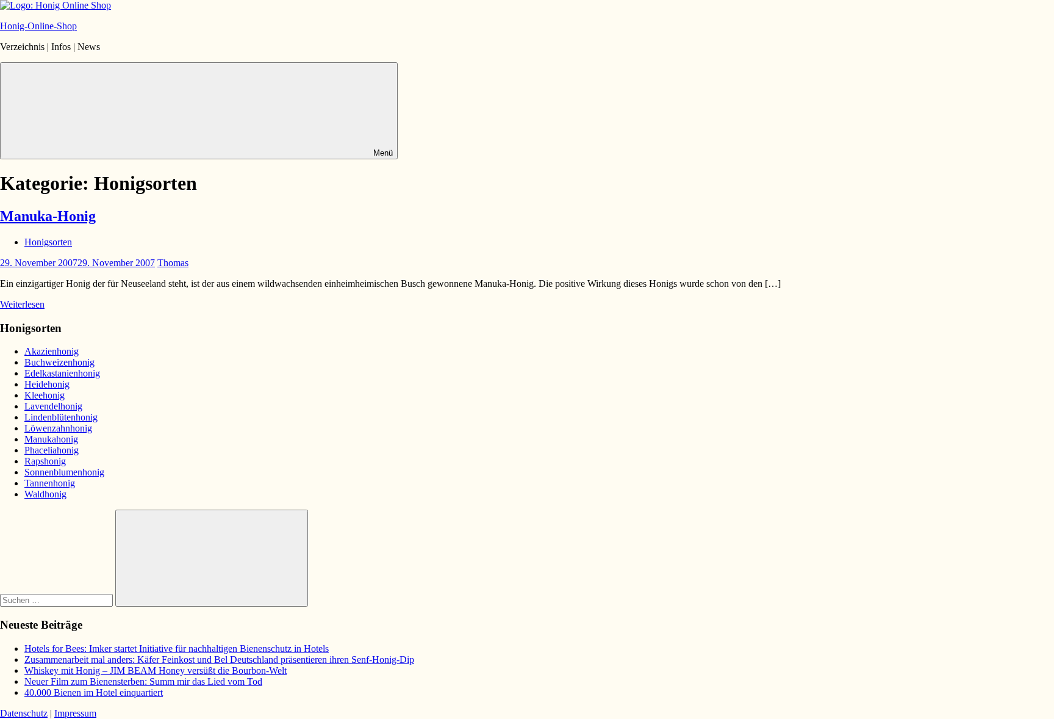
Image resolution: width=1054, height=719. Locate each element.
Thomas (172, 263)
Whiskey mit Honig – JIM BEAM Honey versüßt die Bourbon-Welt (155, 670)
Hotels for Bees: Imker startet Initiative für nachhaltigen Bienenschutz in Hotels (176, 648)
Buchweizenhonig (59, 362)
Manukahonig (51, 439)
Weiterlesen (22, 304)
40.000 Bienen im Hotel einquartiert (93, 692)
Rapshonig (45, 461)
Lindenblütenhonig (61, 417)
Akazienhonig (51, 351)
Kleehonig (44, 395)
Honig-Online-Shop (38, 26)
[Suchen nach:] (57, 599)
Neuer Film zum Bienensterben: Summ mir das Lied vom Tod (143, 681)
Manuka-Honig (48, 216)
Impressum (75, 713)
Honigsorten (48, 242)
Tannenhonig (49, 483)
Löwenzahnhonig (58, 428)
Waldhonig (45, 494)
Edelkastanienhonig (62, 373)
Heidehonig (47, 384)
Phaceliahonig (51, 450)
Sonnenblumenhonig (64, 472)
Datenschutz (24, 713)
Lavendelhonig (53, 406)
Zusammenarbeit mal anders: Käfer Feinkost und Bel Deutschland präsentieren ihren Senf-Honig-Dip (219, 659)
